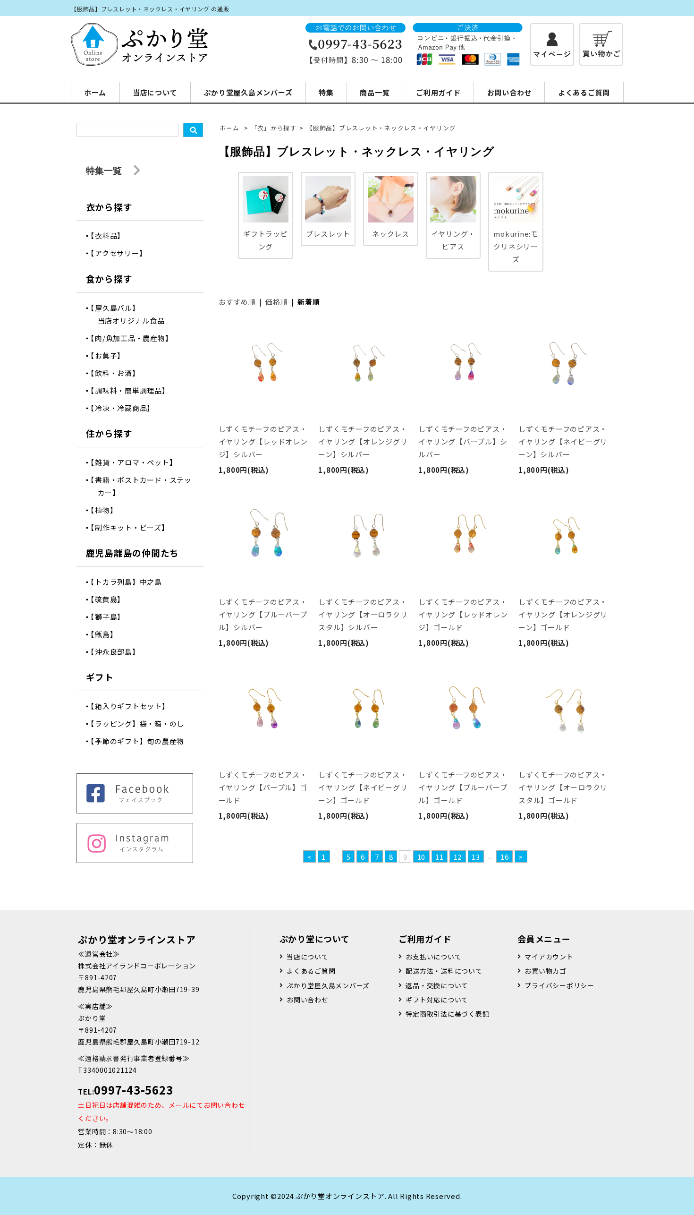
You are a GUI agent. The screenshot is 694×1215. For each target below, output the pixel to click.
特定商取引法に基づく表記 (447, 1013)
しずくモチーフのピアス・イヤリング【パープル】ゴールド (263, 787)
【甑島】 (108, 634)
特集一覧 (105, 170)
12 (458, 857)
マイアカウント (549, 956)
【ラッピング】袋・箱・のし (141, 723)
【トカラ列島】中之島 (130, 582)
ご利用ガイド (438, 92)
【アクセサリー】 (122, 253)
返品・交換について (437, 985)
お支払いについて (433, 956)
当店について (155, 92)
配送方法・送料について (444, 970)
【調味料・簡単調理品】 (133, 390)
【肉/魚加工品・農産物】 (135, 338)
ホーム (95, 92)
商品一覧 (374, 92)
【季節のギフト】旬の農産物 (141, 741)
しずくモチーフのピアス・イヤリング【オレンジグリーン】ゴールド (563, 614)
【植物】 (108, 510)
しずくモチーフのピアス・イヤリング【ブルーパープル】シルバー (263, 614)
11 (439, 857)
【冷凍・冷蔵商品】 (126, 408)
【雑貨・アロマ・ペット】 (137, 462)
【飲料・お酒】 (119, 373)
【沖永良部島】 (119, 652)
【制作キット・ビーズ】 (133, 527)
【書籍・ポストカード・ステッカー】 (145, 486)
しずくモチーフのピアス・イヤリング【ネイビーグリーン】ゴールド (362, 787)
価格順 (276, 302)
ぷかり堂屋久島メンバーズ (247, 92)
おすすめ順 (237, 302)
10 (421, 857)
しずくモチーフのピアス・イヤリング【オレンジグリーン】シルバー (362, 441)
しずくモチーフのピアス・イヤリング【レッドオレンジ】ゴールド (463, 614)
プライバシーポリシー (559, 985)
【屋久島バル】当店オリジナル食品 (131, 314)
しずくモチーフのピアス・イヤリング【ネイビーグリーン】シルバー (563, 441)
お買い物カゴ (546, 970)
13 (476, 857)
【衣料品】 (111, 235)
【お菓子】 (111, 355)
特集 (326, 92)
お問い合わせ (509, 92)
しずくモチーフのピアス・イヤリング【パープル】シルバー (462, 441)
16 (504, 857)
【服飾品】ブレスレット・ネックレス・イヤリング (381, 127)
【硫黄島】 (111, 599)
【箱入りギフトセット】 (133, 706)
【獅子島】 (111, 617)
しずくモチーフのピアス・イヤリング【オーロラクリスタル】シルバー (362, 614)
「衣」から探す (273, 127)
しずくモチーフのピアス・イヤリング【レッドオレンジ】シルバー (263, 441)
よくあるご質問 (584, 92)
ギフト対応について (437, 999)
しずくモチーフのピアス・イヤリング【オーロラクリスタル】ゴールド (563, 787)
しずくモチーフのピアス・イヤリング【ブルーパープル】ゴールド (462, 787)
